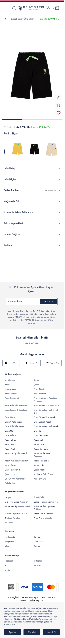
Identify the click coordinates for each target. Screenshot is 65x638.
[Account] (48, 8)
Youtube (8, 568)
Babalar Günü (11, 481)
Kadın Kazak (10, 463)
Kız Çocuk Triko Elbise (43, 472)
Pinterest (37, 564)
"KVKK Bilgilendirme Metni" (37, 318)
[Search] (14, 8)
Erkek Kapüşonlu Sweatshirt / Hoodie (46, 398)
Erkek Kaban (10, 433)
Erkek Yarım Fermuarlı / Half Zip (46, 409)
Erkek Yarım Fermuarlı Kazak (46, 424)
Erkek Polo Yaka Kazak (14, 424)
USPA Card (38, 539)
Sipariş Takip (39, 495)
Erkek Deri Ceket (41, 433)
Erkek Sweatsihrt (12, 396)
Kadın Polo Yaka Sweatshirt (16, 458)
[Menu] (7, 8)
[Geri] (6, 18)
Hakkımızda (10, 534)
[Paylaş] (58, 95)
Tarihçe (37, 534)
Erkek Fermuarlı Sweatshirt (16, 408)
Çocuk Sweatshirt (12, 467)
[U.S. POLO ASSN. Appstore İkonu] (11, 361)
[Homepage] (31, 8)
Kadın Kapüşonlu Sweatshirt (17, 451)
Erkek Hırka (10, 415)
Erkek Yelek (38, 428)
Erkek (7, 382)
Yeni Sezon (10, 378)
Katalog (37, 543)
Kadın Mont (10, 442)
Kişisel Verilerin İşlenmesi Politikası (45, 506)
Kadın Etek (38, 437)
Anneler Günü (40, 476)
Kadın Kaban (39, 442)
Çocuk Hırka (10, 472)
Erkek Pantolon (40, 391)
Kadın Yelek (10, 446)
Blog (7, 543)
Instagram (38, 559)
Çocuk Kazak (39, 467)
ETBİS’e (32, 598)
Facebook (9, 559)
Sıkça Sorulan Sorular (43, 516)
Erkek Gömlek (10, 391)
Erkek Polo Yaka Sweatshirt (16, 403)
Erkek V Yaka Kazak (13, 419)
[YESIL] (51, 146)
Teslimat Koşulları (12, 516)
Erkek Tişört (39, 387)
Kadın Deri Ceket (41, 446)
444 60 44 (31, 341)
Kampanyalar (10, 387)
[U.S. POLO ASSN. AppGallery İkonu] (53, 361)
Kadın (36, 378)
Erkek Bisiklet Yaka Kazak (44, 415)
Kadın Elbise (10, 437)
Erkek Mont (9, 428)
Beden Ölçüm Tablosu (43, 511)
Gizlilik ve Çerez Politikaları (16, 499)
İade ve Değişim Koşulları (16, 511)
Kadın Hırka (39, 463)
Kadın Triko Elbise (41, 458)
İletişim (8, 495)
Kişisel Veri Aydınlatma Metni (17, 504)
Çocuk (36, 382)
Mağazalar (9, 539)
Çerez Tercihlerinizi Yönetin (46, 499)
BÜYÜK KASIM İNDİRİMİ (15, 476)
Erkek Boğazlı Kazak (42, 419)
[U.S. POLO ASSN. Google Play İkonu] (32, 361)
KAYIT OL (49, 299)
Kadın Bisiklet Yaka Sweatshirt (42, 453)
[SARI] (17, 146)
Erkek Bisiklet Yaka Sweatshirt (46, 403)
